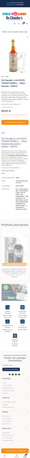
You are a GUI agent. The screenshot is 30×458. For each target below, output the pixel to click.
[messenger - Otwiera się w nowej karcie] (16, 374)
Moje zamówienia (8, 435)
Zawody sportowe (8, 407)
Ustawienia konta (8, 440)
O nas (4, 383)
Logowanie (6, 433)
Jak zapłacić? (6, 416)
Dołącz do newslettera (11, 369)
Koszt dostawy (7, 421)
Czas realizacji (6, 418)
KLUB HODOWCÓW (9, 402)
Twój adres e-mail (7, 365)
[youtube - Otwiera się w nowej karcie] (19, 374)
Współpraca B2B (7, 388)
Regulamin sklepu (8, 390)
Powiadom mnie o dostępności (16, 122)
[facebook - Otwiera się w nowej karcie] (10, 374)
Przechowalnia (7, 438)
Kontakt (5, 393)
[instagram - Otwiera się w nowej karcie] (13, 374)
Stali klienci (6, 424)
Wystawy (5, 404)
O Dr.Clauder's (7, 385)
